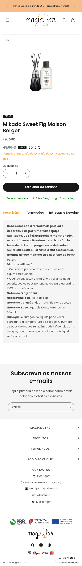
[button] (7, 20)
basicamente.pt (70, 562)
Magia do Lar (19, 562)
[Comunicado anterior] (7, 6)
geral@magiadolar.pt (43, 488)
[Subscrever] (70, 406)
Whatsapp (43, 495)
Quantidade (10, 166)
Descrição (11, 212)
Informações (34, 212)
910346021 (43, 476)
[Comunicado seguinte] (75, 6)
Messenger (43, 502)
